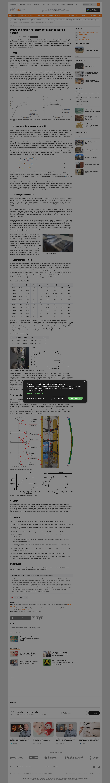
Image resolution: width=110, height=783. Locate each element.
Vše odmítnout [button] (59, 398)
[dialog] (55, 391)
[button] (55, 393)
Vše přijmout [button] (75, 398)
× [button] (84, 381)
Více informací (40, 390)
